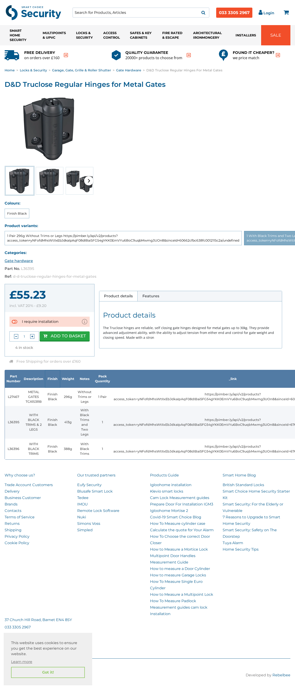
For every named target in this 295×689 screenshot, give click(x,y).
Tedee (82, 498)
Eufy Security (89, 485)
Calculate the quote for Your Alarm (182, 530)
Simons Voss (88, 523)
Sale (275, 35)
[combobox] (141, 13)
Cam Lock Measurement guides (179, 498)
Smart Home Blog (239, 475)
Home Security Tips (241, 549)
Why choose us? (20, 475)
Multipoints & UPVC (54, 35)
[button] (89, 181)
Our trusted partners (96, 475)
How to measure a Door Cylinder (180, 568)
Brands (11, 504)
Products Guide (164, 475)
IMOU (82, 504)
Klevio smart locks (166, 491)
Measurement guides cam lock (178, 607)
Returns (12, 523)
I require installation (40, 321)
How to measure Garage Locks (178, 575)
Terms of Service (20, 517)
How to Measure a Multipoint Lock (181, 594)
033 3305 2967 (234, 12)
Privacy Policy (17, 536)
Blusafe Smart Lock (95, 491)
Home (10, 70)
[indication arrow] (66, 55)
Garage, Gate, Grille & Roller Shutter (81, 70)
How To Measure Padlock (173, 601)
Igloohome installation (171, 485)
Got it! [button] (48, 672)
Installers (246, 35)
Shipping (13, 530)
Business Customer (23, 498)
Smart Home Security (18, 35)
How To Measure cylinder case (177, 523)
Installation (160, 614)
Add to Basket (68, 336)
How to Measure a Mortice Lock (179, 549)
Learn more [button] (21, 662)
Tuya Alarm (233, 543)
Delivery (12, 491)
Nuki (81, 517)
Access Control (111, 35)
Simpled (85, 530)
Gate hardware (128, 70)
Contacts (13, 510)
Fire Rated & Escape (172, 35)
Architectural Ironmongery (207, 35)
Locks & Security (84, 35)
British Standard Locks (243, 485)
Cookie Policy (17, 543)
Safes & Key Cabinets (140, 35)
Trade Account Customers (29, 485)
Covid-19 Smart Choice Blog (175, 517)
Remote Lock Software (98, 510)
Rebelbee (281, 675)
